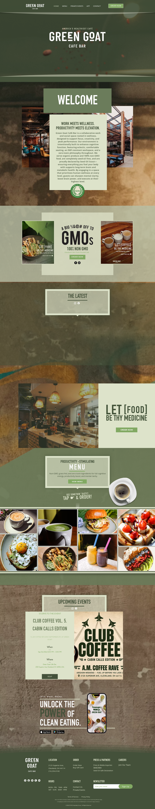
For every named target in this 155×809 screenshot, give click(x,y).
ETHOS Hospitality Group (75, 780)
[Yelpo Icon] (32, 755)
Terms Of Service (73, 772)
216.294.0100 (54, 746)
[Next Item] (153, 515)
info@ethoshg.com (83, 777)
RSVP (50, 652)
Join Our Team (125, 740)
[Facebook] (75, 262)
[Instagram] (79, 262)
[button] (38, 242)
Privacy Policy (85, 772)
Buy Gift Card (78, 743)
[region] (115, 20)
